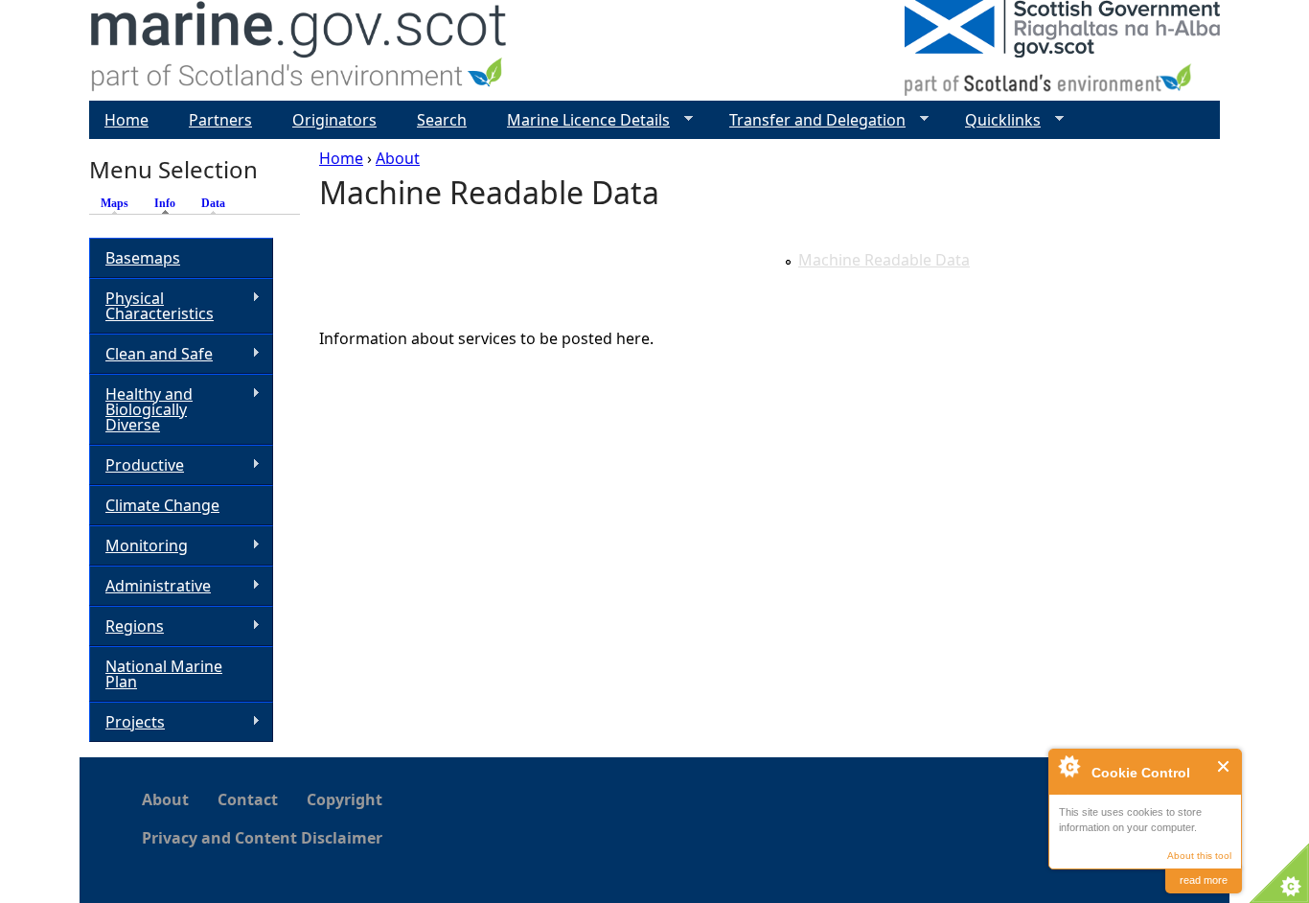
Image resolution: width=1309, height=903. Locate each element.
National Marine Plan (163, 674)
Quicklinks (995, 120)
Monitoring (138, 546)
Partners (220, 119)
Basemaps (142, 257)
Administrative (150, 586)
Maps (114, 203)
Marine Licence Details (581, 120)
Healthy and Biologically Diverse (141, 409)
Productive (136, 465)
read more (1204, 880)
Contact (248, 799)
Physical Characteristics (151, 306)
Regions (126, 626)
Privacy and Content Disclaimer (262, 837)
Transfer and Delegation (810, 120)
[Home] (299, 50)
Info (169, 203)
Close (1224, 766)
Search (442, 119)
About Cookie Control (1068, 766)
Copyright (344, 799)
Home (341, 158)
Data (213, 203)
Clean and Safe (151, 354)
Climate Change (162, 505)
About (398, 158)
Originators (334, 119)
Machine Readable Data (884, 259)
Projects (127, 722)
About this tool (1199, 855)
